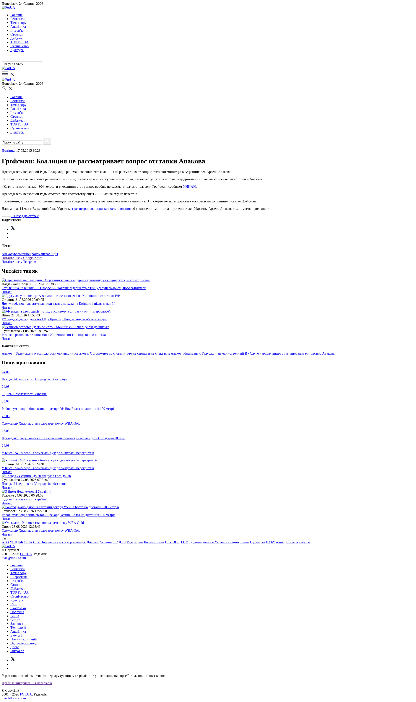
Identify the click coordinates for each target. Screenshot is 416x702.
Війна (14, 616)
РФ (20, 542)
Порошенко (49, 542)
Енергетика (19, 577)
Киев (160, 542)
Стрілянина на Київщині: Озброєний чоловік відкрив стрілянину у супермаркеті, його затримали (74, 288)
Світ (13, 604)
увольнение (21, 254)
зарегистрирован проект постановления (101, 208)
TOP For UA (19, 42)
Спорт (15, 620)
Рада (130, 542)
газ (263, 542)
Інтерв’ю (17, 30)
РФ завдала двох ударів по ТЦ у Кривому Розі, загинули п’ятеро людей (54, 319)
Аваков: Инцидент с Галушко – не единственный (208, 353)
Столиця (16, 34)
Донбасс (93, 542)
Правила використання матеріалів (27, 683)
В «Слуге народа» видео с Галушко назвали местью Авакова (290, 353)
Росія (62, 542)
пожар (280, 542)
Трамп (244, 542)
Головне (16, 15)
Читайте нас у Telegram (19, 262)
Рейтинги (17, 19)
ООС (176, 542)
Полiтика (8, 150)
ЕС (115, 542)
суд (191, 542)
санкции (232, 542)
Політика (17, 612)
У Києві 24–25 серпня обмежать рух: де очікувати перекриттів (48, 468)
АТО (5, 542)
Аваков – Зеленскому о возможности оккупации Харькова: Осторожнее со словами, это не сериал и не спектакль (86, 353)
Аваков (7, 254)
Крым (138, 542)
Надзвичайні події (23, 643)
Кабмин (150, 542)
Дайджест (17, 38)
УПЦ (13, 542)
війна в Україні (214, 542)
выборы (304, 542)
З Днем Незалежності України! (24, 499)
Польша (292, 542)
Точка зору (18, 22)
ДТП (122, 542)
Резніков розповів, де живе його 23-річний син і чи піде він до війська (54, 335)
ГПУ (184, 542)
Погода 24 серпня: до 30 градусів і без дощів (34, 483)
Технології (18, 627)
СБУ (36, 542)
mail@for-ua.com (14, 558)
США (28, 542)
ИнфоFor (17, 651)
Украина (106, 542)
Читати (7, 292)
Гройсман (37, 254)
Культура (17, 50)
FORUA (26, 554)
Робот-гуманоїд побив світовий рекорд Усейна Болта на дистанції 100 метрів (58, 515)
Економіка (18, 608)
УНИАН (189, 186)
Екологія (16, 635)
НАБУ (270, 542)
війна (198, 542)
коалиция (51, 254)
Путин (255, 542)
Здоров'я (16, 623)
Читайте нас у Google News (22, 258)
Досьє (14, 647)
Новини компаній (23, 639)
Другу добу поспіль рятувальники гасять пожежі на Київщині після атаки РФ (59, 303)
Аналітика (18, 26)
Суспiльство (19, 46)
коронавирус (76, 542)
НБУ (168, 542)
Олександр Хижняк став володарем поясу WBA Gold (41, 530)
